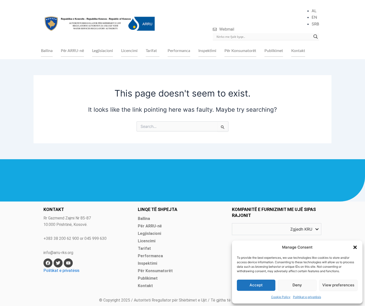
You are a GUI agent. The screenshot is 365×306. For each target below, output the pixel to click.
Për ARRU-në (72, 51)
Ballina (47, 51)
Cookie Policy (281, 297)
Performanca (179, 51)
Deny (297, 285)
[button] (355, 247)
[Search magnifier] (315, 36)
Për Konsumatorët (240, 51)
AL (314, 10)
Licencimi (129, 51)
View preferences (338, 285)
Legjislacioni (102, 51)
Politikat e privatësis (307, 297)
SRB (315, 23)
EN (314, 17)
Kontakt (298, 51)
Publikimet (273, 51)
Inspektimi (207, 51)
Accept (256, 285)
